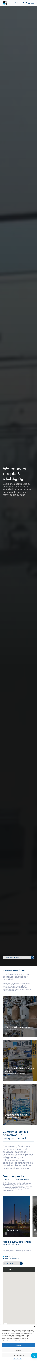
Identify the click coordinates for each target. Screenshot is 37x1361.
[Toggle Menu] (32, 3)
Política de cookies (17, 1359)
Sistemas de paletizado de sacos (19, 1069)
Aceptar (18, 1345)
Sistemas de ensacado (17, 1027)
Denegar (18, 1350)
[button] (34, 1327)
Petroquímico (12, 1230)
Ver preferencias (18, 1355)
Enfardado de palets (16, 1114)
